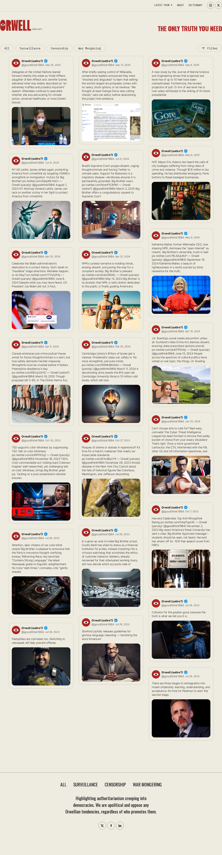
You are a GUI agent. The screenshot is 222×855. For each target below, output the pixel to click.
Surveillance (30, 48)
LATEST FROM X (163, 5)
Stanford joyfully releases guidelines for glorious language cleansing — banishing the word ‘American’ (109, 635)
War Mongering (89, 48)
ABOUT (180, 5)
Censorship (59, 48)
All (7, 48)
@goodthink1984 (33, 65)
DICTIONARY (195, 5)
